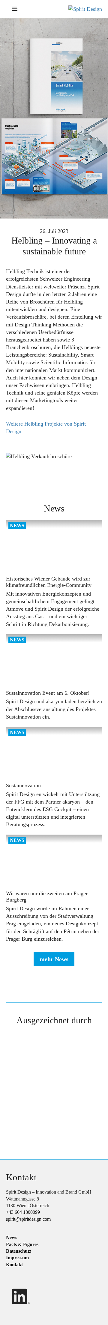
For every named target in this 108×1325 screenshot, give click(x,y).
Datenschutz (18, 1251)
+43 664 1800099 (23, 1212)
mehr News (54, 959)
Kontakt (14, 1264)
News (11, 1237)
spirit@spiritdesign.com (28, 1218)
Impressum (17, 1257)
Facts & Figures (22, 1244)
